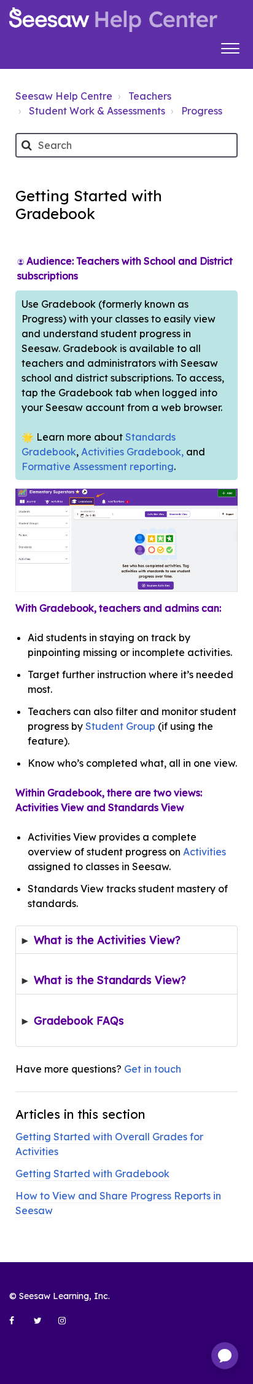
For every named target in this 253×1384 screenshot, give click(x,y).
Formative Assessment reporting (97, 466)
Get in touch (152, 1069)
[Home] (113, 19)
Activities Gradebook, (132, 452)
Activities (204, 852)
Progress (201, 111)
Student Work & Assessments (97, 111)
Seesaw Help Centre (63, 96)
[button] (230, 47)
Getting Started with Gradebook (92, 1173)
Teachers (149, 96)
